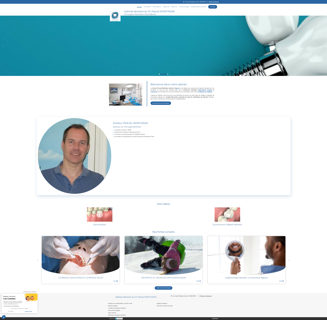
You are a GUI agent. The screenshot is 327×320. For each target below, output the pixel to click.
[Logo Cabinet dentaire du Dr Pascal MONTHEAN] (115, 21)
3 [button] (164, 74)
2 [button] (160, 74)
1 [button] (159, 74)
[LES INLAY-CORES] (246, 255)
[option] (163, 46)
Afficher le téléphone (214, 1)
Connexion (215, 318)
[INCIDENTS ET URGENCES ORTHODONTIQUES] (81, 255)
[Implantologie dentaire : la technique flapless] (164, 255)
